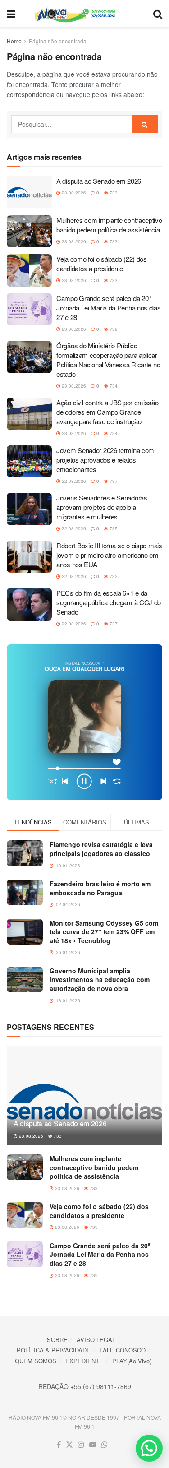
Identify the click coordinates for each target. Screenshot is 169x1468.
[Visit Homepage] (84, 14)
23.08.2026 (73, 193)
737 (113, 481)
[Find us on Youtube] (92, 1444)
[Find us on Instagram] (81, 1444)
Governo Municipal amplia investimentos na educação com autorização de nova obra (100, 979)
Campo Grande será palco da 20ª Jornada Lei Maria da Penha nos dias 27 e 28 (108, 307)
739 (113, 329)
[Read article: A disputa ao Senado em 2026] (29, 192)
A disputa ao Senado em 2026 (98, 180)
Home (14, 41)
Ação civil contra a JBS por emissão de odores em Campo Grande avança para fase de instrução (107, 412)
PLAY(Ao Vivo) (131, 1361)
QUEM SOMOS (35, 1361)
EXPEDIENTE (84, 1361)
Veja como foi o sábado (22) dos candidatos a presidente (101, 263)
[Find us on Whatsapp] (104, 1444)
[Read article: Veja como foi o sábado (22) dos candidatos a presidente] (29, 270)
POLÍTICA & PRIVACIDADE (54, 1350)
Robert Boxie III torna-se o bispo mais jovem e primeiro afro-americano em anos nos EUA (109, 555)
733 (113, 193)
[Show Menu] (11, 13)
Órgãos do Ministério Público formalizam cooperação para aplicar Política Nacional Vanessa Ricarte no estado (108, 360)
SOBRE (57, 1339)
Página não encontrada (58, 41)
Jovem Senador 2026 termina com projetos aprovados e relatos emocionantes (105, 459)
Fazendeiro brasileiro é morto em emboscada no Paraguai (100, 888)
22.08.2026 (73, 481)
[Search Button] (157, 13)
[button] (149, 1448)
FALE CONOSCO (123, 1350)
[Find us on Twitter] (69, 1444)
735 (113, 528)
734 (113, 386)
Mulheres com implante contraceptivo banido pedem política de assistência (109, 224)
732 (113, 576)
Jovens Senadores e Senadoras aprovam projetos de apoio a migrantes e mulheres (101, 507)
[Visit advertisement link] (84, 722)
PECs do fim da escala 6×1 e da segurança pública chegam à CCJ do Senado (108, 602)
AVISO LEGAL (96, 1339)
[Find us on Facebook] (59, 1444)
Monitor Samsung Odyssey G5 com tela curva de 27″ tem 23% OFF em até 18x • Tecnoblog (104, 931)
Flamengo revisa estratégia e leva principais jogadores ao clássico (101, 849)
